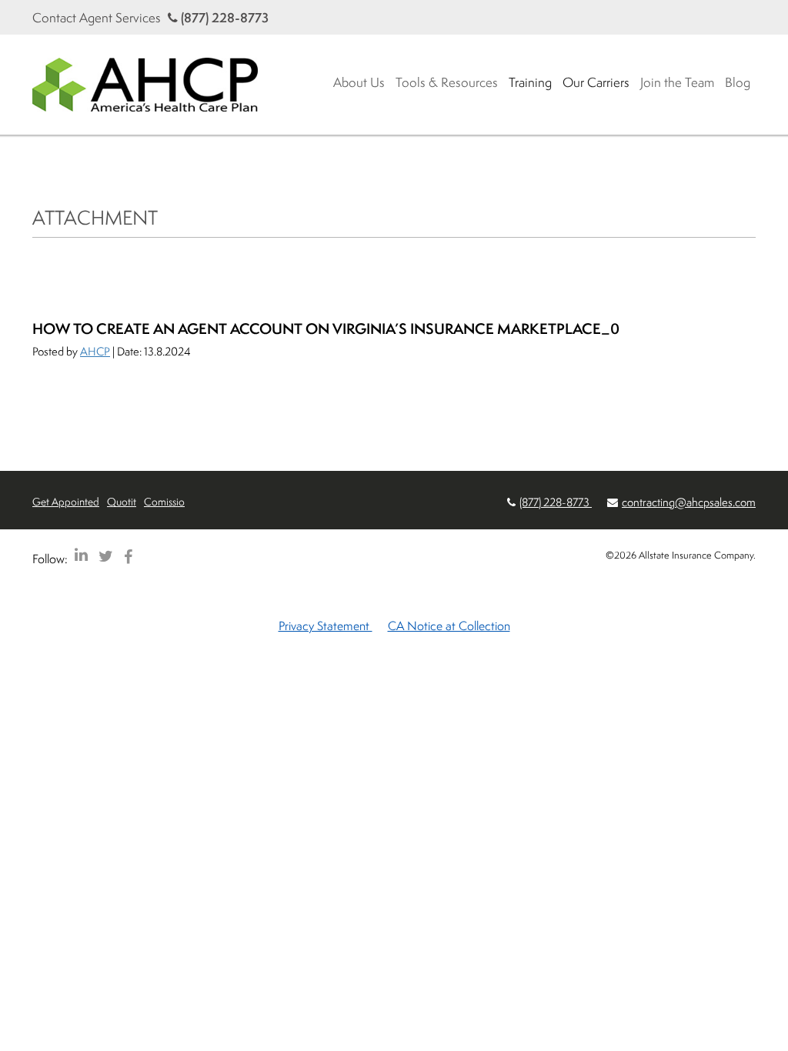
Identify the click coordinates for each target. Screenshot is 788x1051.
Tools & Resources (447, 82)
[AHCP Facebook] (128, 556)
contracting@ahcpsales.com (689, 502)
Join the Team (677, 82)
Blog (737, 82)
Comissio (164, 501)
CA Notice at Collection (449, 625)
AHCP (95, 351)
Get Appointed (65, 501)
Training (530, 82)
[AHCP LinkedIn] (81, 556)
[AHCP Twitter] (106, 556)
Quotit (121, 501)
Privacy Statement (325, 625)
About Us (359, 82)
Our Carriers (596, 82)
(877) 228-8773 (223, 17)
